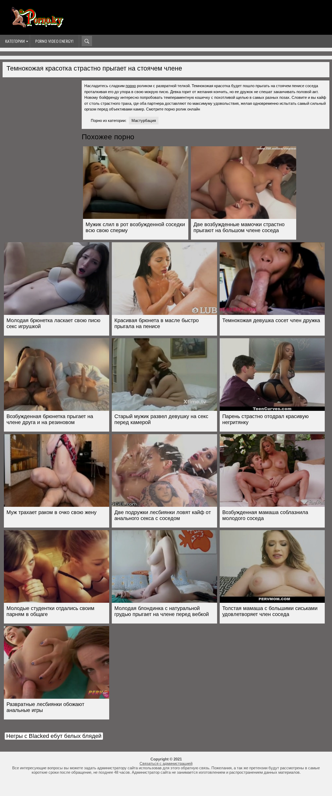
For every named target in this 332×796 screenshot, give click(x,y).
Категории (15, 41)
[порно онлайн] (36, 25)
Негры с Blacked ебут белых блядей (53, 736)
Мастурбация (144, 120)
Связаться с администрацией (166, 763)
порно (131, 86)
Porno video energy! (54, 41)
